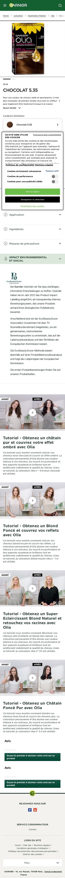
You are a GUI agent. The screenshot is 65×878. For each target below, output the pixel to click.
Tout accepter (32, 191)
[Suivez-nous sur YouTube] (35, 810)
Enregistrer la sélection (32, 199)
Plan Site (27, 845)
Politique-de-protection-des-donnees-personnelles (32, 851)
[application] (32, 862)
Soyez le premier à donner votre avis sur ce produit (31, 757)
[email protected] (53, 871)
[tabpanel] (32, 217)
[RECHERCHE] (60, 5)
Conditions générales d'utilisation (32, 848)
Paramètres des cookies (32, 206)
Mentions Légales (42, 845)
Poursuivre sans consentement (47, 135)
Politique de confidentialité (20, 165)
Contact (32, 829)
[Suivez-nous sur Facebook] (29, 810)
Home (18, 845)
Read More (9, 108)
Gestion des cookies (32, 854)
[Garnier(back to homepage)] (17, 5)
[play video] (32, 412)
